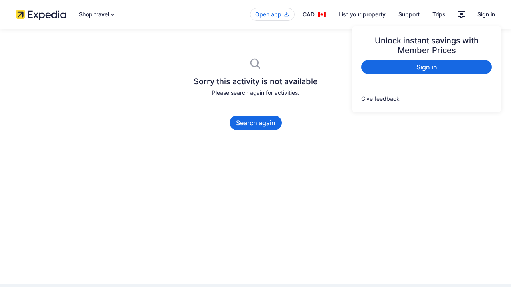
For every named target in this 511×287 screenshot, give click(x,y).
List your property (362, 14)
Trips (439, 14)
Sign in (486, 14)
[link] (426, 98)
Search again (255, 123)
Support (409, 14)
